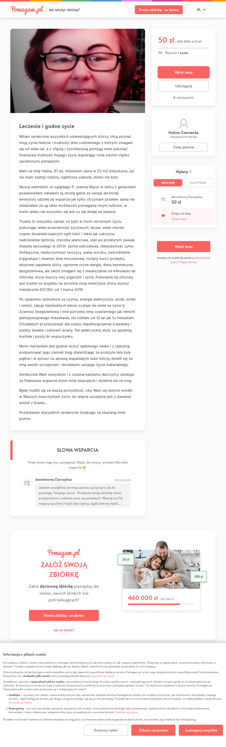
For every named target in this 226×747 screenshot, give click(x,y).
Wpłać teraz (184, 72)
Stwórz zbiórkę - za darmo (159, 9)
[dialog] (113, 695)
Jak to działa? (63, 630)
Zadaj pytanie (183, 147)
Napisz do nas (188, 262)
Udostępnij (183, 86)
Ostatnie (168, 183)
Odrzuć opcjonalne (153, 730)
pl (199, 9)
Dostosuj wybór (106, 730)
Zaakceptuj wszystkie (201, 730)
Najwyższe (198, 183)
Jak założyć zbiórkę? (64, 9)
